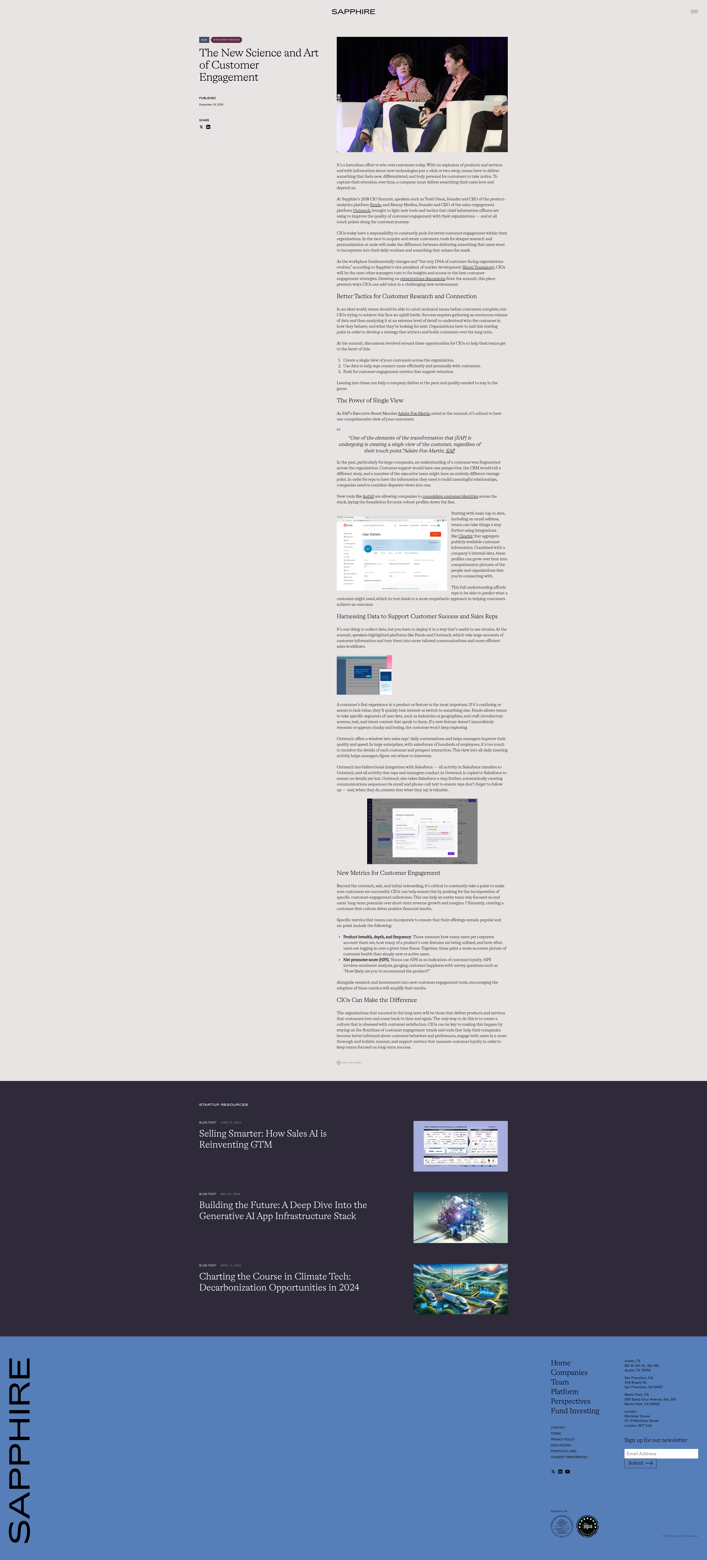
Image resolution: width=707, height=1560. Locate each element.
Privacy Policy (563, 1439)
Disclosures (561, 1445)
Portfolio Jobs (563, 1451)
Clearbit (465, 536)
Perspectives (571, 1401)
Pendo (375, 205)
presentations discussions (422, 279)
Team (560, 1382)
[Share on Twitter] (201, 128)
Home (561, 1363)
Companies (569, 1373)
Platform (565, 1392)
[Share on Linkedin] (208, 128)
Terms (556, 1433)
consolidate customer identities (450, 497)
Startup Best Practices (226, 39)
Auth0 (368, 497)
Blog (204, 39)
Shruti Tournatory (478, 267)
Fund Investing (575, 1411)
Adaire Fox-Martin (414, 414)
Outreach (361, 211)
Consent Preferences (569, 1457)
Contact (558, 1427)
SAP (450, 450)
